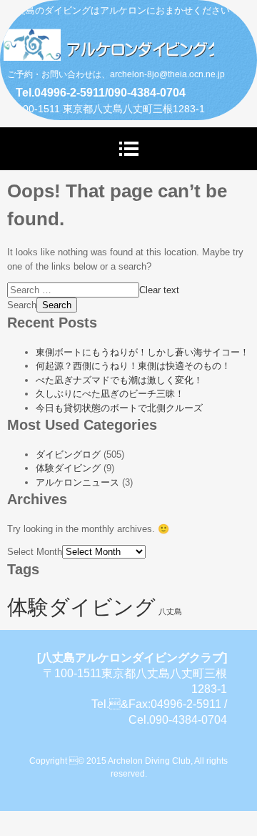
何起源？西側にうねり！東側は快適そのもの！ (133, 365)
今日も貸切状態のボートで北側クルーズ (119, 408)
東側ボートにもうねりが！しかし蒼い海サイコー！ (142, 352)
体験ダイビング (68, 468)
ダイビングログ (68, 454)
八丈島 (170, 611)
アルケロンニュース (77, 482)
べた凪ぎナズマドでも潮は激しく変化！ (119, 380)
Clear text (159, 290)
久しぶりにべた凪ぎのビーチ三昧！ (110, 393)
